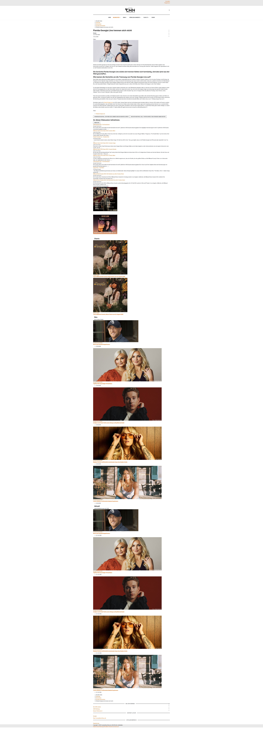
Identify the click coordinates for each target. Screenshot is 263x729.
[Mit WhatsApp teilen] (97, 39)
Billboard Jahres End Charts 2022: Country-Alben (104, 130)
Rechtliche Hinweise (108, 726)
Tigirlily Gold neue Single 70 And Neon (102, 383)
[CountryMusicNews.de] (130, 10)
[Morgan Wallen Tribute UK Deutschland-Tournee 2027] (105, 199)
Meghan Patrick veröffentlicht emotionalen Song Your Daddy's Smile (110, 462)
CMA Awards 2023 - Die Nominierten (101, 124)
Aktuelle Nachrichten (97, 342)
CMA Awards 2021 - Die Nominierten (101, 161)
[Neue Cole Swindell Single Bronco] (115, 331)
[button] (117, 17)
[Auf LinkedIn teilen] (98, 39)
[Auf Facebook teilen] (96, 39)
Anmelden (96, 122)
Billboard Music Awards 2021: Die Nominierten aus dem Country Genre (109, 180)
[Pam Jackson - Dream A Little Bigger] (105, 224)
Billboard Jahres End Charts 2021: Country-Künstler (104, 149)
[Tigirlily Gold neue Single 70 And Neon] (127, 364)
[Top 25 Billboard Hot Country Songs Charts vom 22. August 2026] (110, 257)
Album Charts (96, 312)
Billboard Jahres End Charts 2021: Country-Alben (104, 155)
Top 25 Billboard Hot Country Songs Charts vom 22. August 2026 (109, 276)
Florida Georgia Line (108, 102)
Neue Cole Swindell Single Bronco (101, 344)
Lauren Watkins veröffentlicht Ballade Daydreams (105, 501)
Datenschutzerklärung (98, 726)
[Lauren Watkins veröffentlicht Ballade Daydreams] (127, 482)
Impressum (116, 726)
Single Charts (96, 275)
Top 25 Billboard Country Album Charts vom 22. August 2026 (108, 314)
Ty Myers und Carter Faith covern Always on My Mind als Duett (108, 422)
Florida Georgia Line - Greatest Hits (101, 136)
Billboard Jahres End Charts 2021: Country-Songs (104, 143)
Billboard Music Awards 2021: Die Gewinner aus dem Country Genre (108, 173)
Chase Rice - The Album (98, 167)
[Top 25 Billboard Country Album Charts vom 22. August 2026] (110, 294)
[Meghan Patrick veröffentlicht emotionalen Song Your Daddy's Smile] (127, 443)
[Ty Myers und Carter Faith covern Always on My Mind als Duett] (127, 403)
